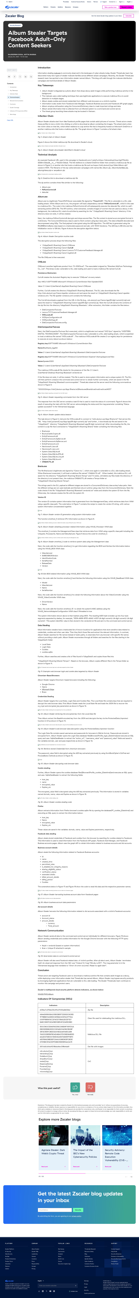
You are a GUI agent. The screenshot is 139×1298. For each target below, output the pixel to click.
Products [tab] (53, 7)
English (129, 2)
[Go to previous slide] (131, 1176)
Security (86, 1290)
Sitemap (86, 1281)
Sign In (121, 2)
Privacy (86, 1284)
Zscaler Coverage (14, 107)
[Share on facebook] (15, 77)
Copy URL (10, 120)
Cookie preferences (89, 1293)
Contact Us (112, 2)
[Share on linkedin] (26, 77)
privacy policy (76, 1216)
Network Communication (16, 100)
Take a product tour (110, 7)
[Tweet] (20, 77)
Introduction (13, 87)
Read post (45, 1166)
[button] (75, 1089)
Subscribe (78, 1210)
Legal (85, 1287)
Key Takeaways (14, 90)
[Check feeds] (31, 77)
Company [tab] (75, 7)
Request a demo (127, 7)
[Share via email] (9, 77)
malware (57, 73)
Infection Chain (14, 94)
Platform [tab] (45, 7)
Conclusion (13, 104)
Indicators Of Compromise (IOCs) (18, 111)
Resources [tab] (68, 7)
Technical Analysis (14, 97)
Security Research (15, 25)
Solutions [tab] (60, 7)
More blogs (13, 114)
